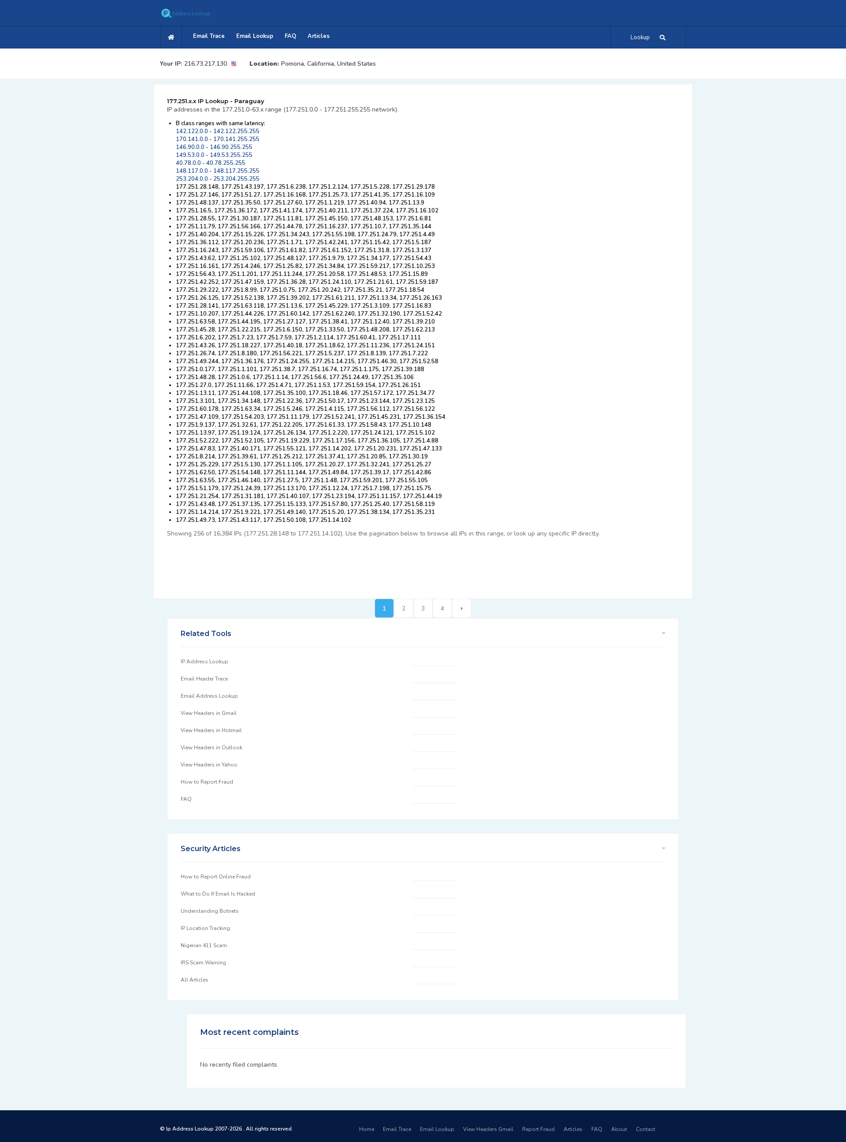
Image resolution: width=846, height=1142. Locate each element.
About (619, 1129)
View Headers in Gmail (209, 713)
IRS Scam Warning (203, 962)
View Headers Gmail (488, 1129)
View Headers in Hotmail (211, 730)
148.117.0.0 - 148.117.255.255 (218, 171)
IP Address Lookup (204, 661)
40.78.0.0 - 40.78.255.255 (210, 163)
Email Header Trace (204, 678)
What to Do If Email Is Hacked (218, 893)
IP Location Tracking (205, 928)
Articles (319, 36)
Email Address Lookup (209, 695)
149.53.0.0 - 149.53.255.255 (214, 155)
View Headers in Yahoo (209, 764)
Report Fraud (538, 1129)
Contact (645, 1129)
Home (366, 1129)
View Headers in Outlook (211, 747)
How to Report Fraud (207, 781)
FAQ (290, 36)
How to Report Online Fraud (216, 876)
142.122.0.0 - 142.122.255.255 (218, 131)
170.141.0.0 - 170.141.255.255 (218, 139)
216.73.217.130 (205, 64)
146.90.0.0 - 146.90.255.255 (214, 147)
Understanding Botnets (210, 911)
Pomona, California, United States (328, 64)
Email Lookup (254, 36)
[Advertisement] (327, 563)
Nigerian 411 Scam (204, 945)
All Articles (194, 979)
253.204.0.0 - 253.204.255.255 (218, 179)
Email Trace (209, 36)
